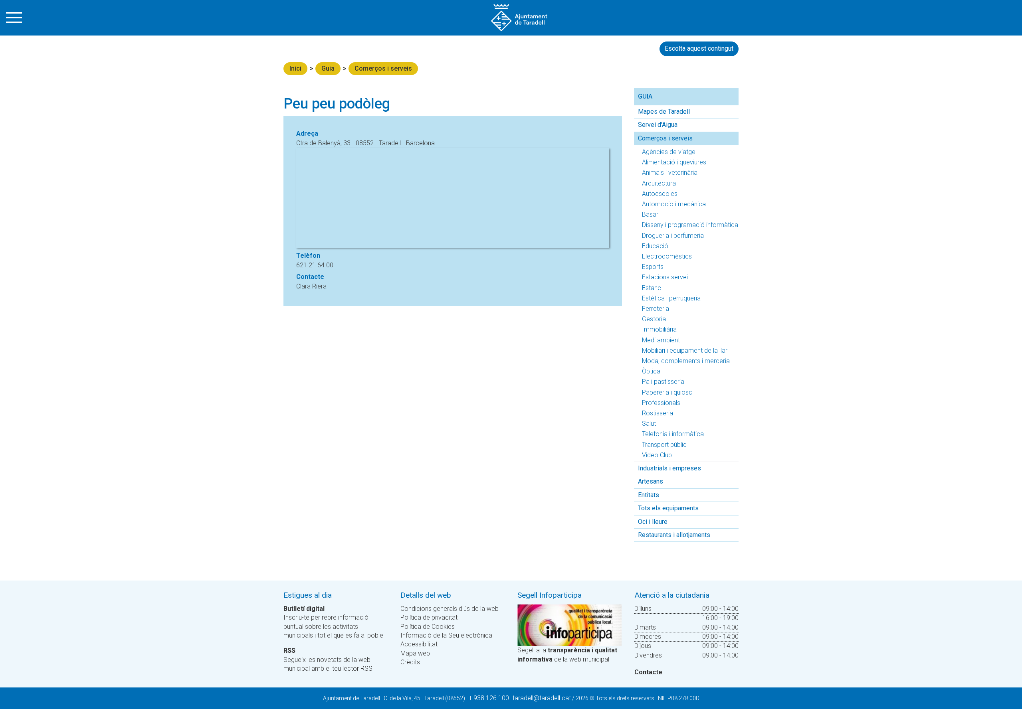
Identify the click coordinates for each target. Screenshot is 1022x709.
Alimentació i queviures (674, 162)
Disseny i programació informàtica (690, 225)
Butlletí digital (304, 608)
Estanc (651, 288)
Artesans (650, 481)
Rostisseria (657, 413)
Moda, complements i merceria (686, 361)
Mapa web (415, 653)
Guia (328, 68)
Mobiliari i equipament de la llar (684, 350)
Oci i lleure (652, 521)
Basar (650, 214)
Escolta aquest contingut (699, 48)
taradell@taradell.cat (542, 698)
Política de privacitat (429, 617)
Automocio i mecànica (674, 204)
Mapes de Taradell (664, 111)
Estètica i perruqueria (671, 298)
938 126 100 (491, 698)
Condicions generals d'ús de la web (449, 608)
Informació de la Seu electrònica (446, 635)
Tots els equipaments (668, 508)
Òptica (651, 371)
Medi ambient (661, 340)
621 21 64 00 (314, 265)
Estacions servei (665, 277)
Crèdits (410, 662)
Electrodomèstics (667, 256)
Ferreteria (655, 308)
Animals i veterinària (669, 172)
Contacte (648, 672)
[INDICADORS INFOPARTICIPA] (569, 624)
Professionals (661, 403)
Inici (295, 68)
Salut (649, 423)
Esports (653, 267)
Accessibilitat (419, 644)
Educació (655, 246)
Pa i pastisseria (663, 381)
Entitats (648, 495)
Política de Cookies (427, 626)
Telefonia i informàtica (673, 434)
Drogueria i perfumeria (673, 235)
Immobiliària (659, 329)
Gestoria (654, 319)
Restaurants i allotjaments (674, 535)
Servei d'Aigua (657, 124)
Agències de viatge (668, 152)
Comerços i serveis (383, 68)
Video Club (657, 455)
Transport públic (664, 444)
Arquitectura (659, 183)
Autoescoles (659, 193)
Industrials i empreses (669, 468)
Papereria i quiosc (667, 392)
